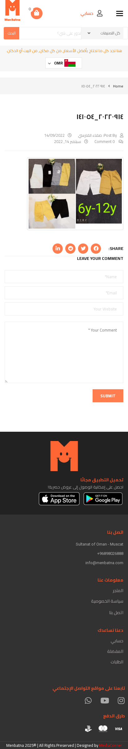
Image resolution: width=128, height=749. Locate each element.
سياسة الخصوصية (107, 601)
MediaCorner (110, 745)
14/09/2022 (54, 135)
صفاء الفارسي (90, 135)
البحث (12, 33)
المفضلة (115, 651)
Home (118, 86)
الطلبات (117, 662)
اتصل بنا (116, 613)
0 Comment (105, 141)
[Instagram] (121, 700)
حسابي (117, 641)
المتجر (118, 590)
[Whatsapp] (88, 700)
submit (108, 395)
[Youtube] (104, 700)
